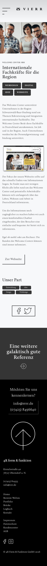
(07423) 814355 (10, 481)
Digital (29, 85)
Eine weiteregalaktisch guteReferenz (23, 352)
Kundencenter (10, 528)
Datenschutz (10, 524)
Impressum (9, 520)
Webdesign (11, 85)
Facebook (5, 541)
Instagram (11, 541)
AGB (5, 531)
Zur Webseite (13, 259)
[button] (18, 311)
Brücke (6, 505)
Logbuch (7, 509)
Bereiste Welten (11, 498)
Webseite (22, 92)
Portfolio (8, 502)
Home (6, 494)
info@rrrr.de (23, 404)
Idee (7, 92)
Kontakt (7, 513)
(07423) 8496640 (23, 410)
